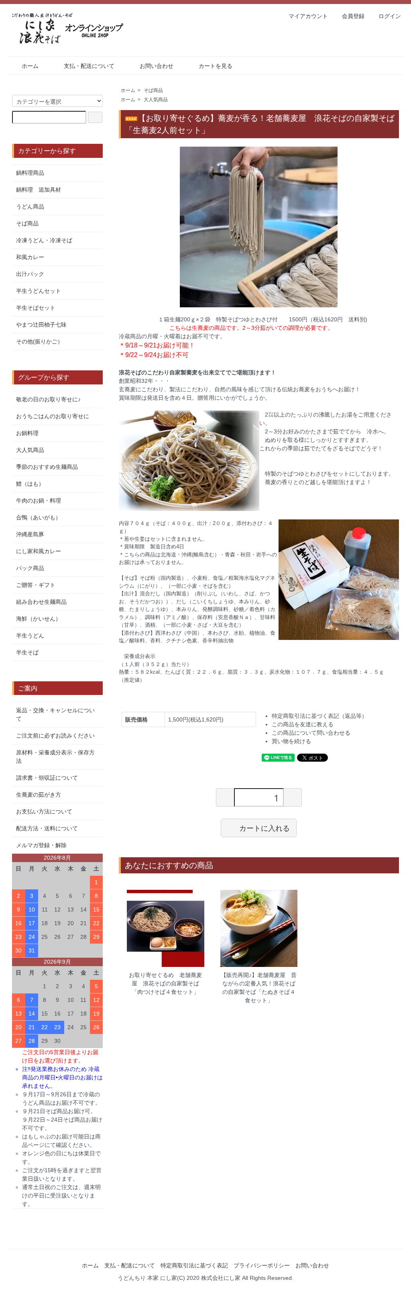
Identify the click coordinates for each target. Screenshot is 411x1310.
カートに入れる (264, 827)
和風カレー (30, 257)
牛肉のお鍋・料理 (38, 500)
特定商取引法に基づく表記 (194, 1265)
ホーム (30, 66)
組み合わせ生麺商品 (41, 602)
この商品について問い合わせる (311, 733)
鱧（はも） (30, 483)
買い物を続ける (291, 741)
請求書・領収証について (47, 778)
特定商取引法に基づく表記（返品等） (319, 716)
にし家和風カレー (38, 551)
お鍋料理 (27, 433)
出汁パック (30, 274)
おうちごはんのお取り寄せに (52, 416)
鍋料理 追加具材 (38, 189)
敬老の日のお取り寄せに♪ (48, 399)
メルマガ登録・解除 (41, 845)
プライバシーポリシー (262, 1265)
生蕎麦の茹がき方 (38, 794)
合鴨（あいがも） (38, 517)
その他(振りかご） (39, 341)
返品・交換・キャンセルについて (55, 714)
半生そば (27, 652)
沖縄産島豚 (30, 534)
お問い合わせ (156, 66)
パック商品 (30, 568)
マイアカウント (308, 16)
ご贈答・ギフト (35, 585)
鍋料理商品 (30, 173)
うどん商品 (30, 206)
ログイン (389, 16)
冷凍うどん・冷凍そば (44, 240)
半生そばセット (35, 308)
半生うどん (30, 635)
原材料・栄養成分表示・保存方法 (55, 756)
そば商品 (153, 90)
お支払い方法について (44, 811)
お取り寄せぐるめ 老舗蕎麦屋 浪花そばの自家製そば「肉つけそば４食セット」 (165, 983)
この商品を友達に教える (303, 724)
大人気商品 (156, 99)
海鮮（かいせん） (38, 618)
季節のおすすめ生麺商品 (47, 467)
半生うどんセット (38, 291)
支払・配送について (89, 66)
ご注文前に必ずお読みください (55, 735)
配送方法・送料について (47, 828)
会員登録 (353, 16)
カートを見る (215, 66)
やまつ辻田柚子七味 (41, 324)
